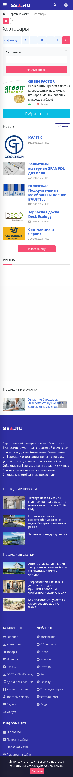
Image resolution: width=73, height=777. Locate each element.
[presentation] (10, 405)
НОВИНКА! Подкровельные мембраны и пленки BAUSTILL (47, 193)
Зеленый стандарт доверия (47, 534)
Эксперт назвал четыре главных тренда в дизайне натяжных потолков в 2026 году (47, 503)
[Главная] (4, 14)
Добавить (63, 126)
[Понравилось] (29, 104)
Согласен (37, 771)
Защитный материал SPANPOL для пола (46, 168)
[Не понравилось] (38, 104)
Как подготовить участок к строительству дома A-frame (46, 603)
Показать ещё (36, 249)
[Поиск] (55, 4)
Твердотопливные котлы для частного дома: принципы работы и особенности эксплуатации (47, 587)
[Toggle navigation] (66, 4)
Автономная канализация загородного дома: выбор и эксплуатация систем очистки (47, 569)
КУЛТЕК (35, 137)
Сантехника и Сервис (41, 231)
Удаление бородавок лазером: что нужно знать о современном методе (27, 403)
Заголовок (13, 52)
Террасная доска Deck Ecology (43, 214)
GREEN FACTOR (41, 81)
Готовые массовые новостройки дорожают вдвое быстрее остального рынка (47, 522)
